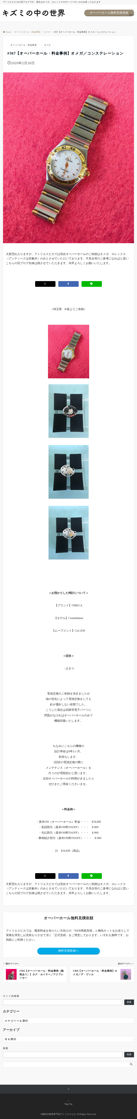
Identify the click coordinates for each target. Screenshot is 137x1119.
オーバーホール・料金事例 (23, 45)
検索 (129, 1002)
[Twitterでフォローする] (69, 1089)
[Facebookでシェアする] (68, 284)
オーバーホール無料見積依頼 (109, 12)
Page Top (68, 1104)
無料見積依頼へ (68, 950)
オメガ (47, 45)
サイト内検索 (11, 996)
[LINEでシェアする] (92, 284)
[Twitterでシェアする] (45, 284)
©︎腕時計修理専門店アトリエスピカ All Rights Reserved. (68, 1114)
